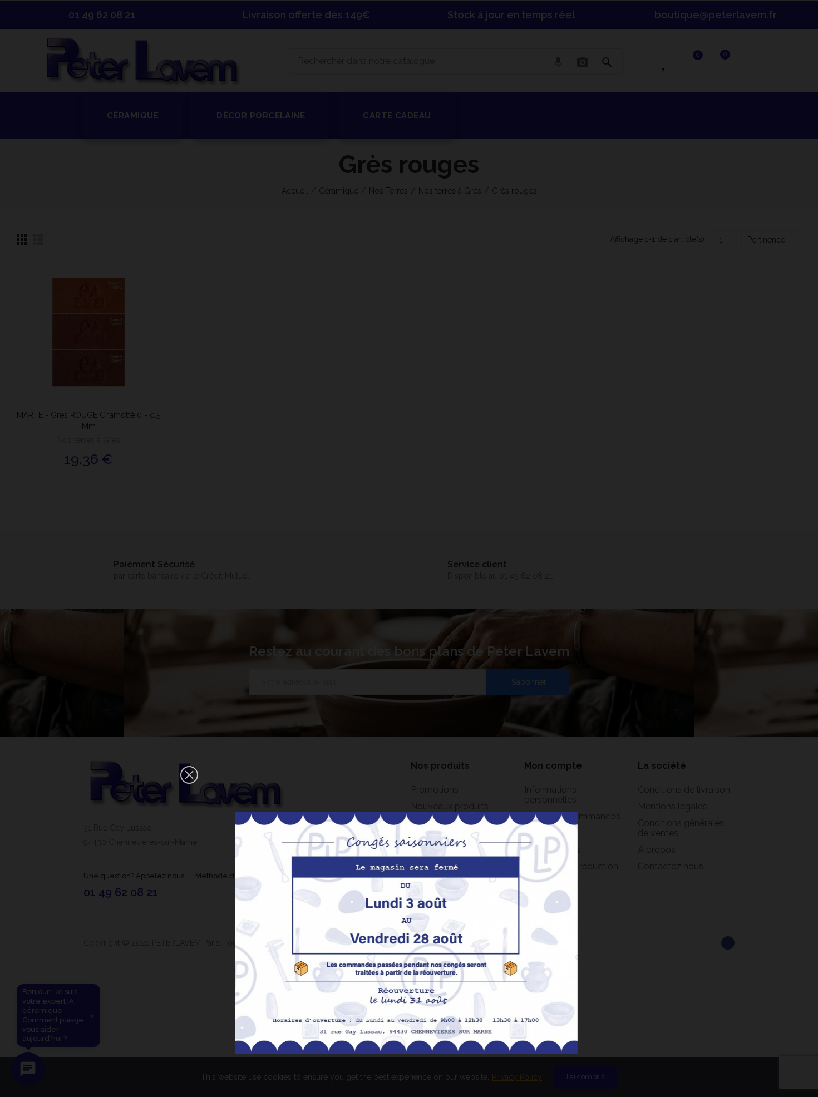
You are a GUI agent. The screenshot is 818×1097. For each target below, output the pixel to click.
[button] (189, 775)
